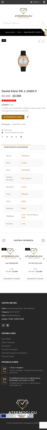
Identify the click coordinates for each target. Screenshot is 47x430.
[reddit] (21, 137)
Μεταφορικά (6, 346)
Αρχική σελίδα (10, 32)
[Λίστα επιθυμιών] (27, 117)
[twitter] (7, 137)
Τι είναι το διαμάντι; (16, 368)
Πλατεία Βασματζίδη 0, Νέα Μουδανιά (20, 308)
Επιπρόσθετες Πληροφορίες (16, 147)
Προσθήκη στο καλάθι (14, 117)
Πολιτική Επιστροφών (10, 349)
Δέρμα (24, 201)
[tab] (16, 147)
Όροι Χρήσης (6, 339)
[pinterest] (12, 137)
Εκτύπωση (8, 130)
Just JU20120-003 (11, 263)
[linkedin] (16, 137)
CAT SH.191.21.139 (35, 263)
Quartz (24, 187)
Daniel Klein (16, 124)
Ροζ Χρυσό (25, 156)
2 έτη (23, 224)
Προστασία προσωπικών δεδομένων (15, 353)
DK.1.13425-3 (26, 178)
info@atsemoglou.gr (13, 315)
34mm (24, 208)
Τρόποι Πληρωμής (8, 342)
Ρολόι (19, 32)
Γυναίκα (24, 163)
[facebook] (3, 137)
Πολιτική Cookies (8, 356)
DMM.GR (37, 423)
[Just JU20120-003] (10, 254)
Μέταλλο (25, 194)
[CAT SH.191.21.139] (33, 254)
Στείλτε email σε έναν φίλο (14, 132)
